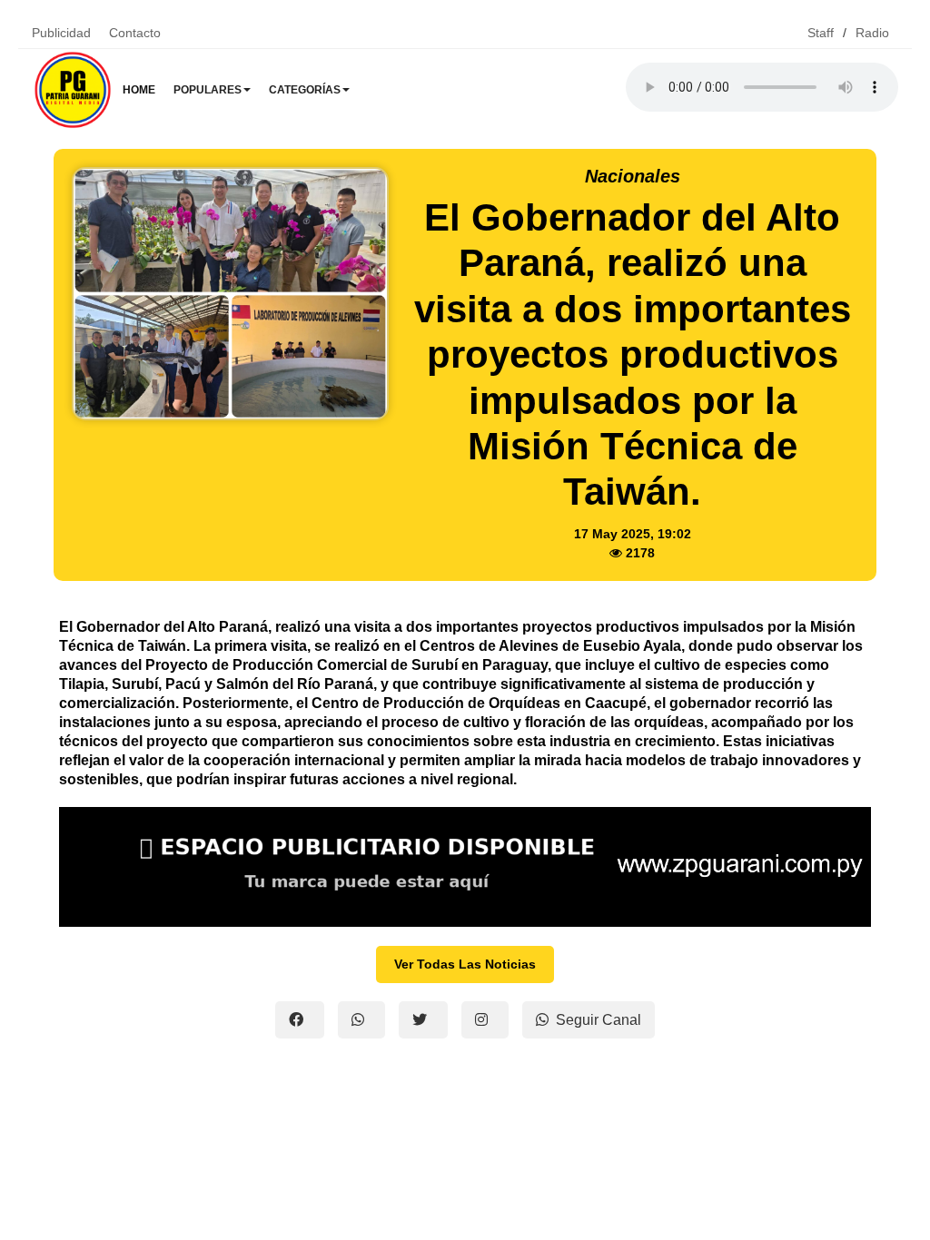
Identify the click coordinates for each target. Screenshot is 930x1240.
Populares (207, 90)
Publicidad (61, 32)
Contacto (135, 32)
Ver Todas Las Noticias (465, 964)
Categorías (305, 90)
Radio (872, 32)
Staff (820, 32)
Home (139, 90)
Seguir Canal (598, 1020)
